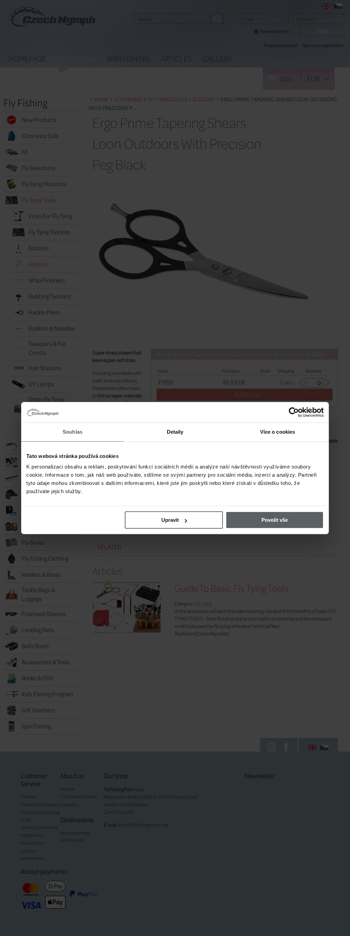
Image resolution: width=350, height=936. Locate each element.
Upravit (170, 520)
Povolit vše (274, 520)
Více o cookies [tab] (277, 432)
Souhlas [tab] (72, 432)
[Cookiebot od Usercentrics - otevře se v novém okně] (294, 412)
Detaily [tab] (175, 432)
